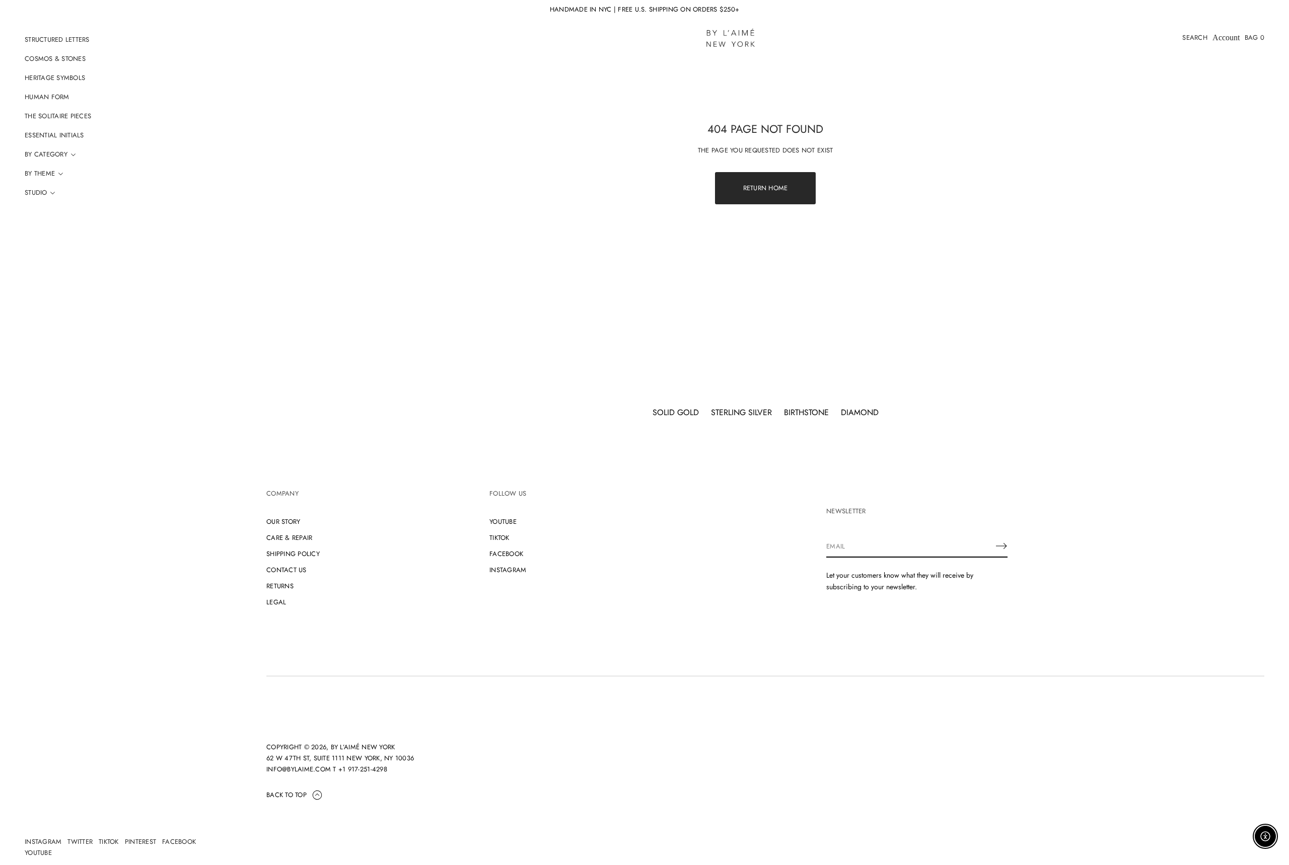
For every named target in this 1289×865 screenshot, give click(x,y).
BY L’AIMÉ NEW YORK (363, 747)
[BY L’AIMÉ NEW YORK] (730, 38)
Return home (765, 188)
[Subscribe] (1001, 546)
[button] (1194, 38)
